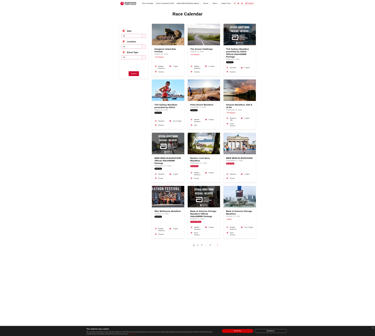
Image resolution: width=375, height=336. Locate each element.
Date (129, 31)
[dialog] (187, 331)
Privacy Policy (132, 334)
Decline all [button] (271, 331)
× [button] (373, 328)
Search (134, 74)
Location (131, 41)
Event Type (132, 52)
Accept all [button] (237, 331)
